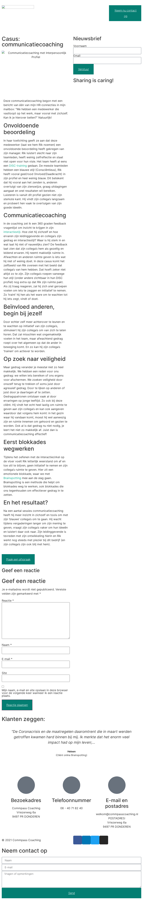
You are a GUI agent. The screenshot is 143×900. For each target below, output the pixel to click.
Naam (7, 644)
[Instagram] (103, 840)
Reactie (8, 600)
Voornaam (80, 45)
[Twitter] (95, 840)
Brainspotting (12, 478)
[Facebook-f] (77, 840)
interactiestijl (11, 232)
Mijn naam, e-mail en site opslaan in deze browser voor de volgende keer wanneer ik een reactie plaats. (35, 693)
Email (76, 55)
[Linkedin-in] (86, 840)
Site (4, 672)
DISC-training (18, 165)
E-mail (7, 659)
